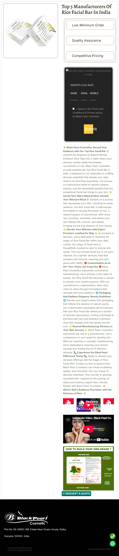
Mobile (94, 93)
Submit (88, 129)
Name (73, 93)
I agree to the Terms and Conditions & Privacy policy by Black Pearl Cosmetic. (88, 112)
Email (84, 93)
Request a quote (77, 493)
